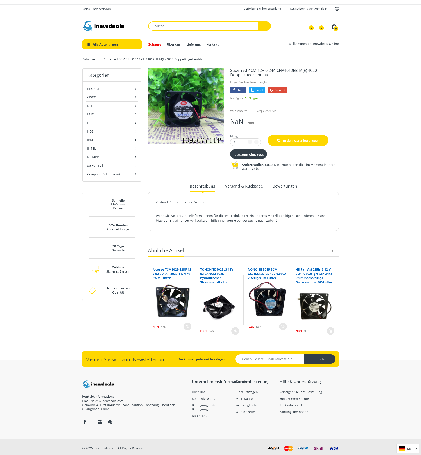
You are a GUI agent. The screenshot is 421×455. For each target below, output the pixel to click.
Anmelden (321, 9)
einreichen (320, 359)
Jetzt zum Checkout (249, 154)
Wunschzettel (239, 111)
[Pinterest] (110, 422)
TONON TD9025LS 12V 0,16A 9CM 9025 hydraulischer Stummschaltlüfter (216, 275)
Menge (234, 136)
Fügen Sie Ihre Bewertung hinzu (250, 82)
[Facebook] (84, 422)
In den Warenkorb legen (300, 140)
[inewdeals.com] (104, 25)
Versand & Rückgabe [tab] (244, 186)
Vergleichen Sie (266, 111)
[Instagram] (100, 422)
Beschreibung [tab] (202, 186)
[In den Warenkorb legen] (187, 326)
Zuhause (88, 59)
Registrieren (298, 9)
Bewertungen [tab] (285, 186)
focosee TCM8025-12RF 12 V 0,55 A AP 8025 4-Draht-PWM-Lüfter (171, 273)
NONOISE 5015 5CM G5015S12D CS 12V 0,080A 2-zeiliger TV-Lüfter (267, 273)
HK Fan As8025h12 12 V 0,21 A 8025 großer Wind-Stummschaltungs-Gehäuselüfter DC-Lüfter (315, 275)
